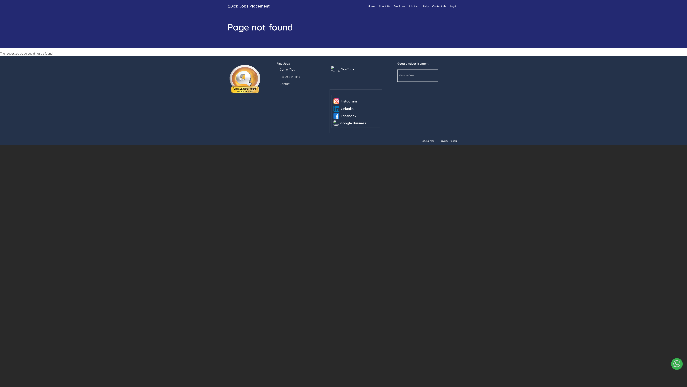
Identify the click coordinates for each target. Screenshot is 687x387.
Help (426, 6)
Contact (285, 84)
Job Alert (414, 6)
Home (371, 6)
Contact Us (439, 6)
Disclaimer (428, 140)
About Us (384, 6)
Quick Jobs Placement (249, 6)
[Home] (252, 79)
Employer (399, 6)
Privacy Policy (448, 140)
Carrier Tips (287, 69)
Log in (453, 6)
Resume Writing (290, 76)
